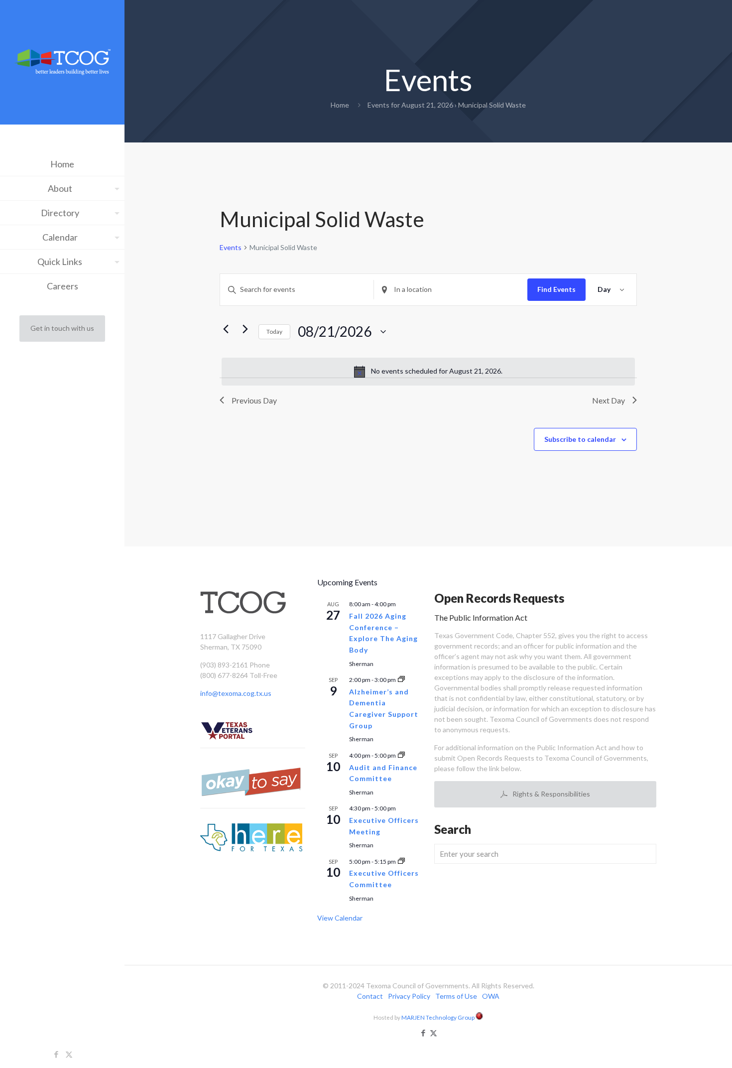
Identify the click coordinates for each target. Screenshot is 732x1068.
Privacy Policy (409, 996)
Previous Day (254, 400)
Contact (370, 996)
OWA (490, 996)
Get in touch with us (62, 328)
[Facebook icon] (56, 1054)
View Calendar (340, 918)
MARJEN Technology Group (438, 1017)
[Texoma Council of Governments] (62, 63)
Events (231, 247)
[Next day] (245, 329)
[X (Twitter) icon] (69, 1054)
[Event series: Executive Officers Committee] (401, 861)
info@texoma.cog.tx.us (235, 693)
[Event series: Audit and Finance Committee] (401, 755)
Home (340, 105)
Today (274, 331)
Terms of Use (456, 996)
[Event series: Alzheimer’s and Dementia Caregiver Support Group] (401, 679)
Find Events (556, 289)
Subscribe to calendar (580, 439)
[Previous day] (226, 329)
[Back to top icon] (684, 1047)
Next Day (608, 400)
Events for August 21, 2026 (410, 105)
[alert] (428, 372)
